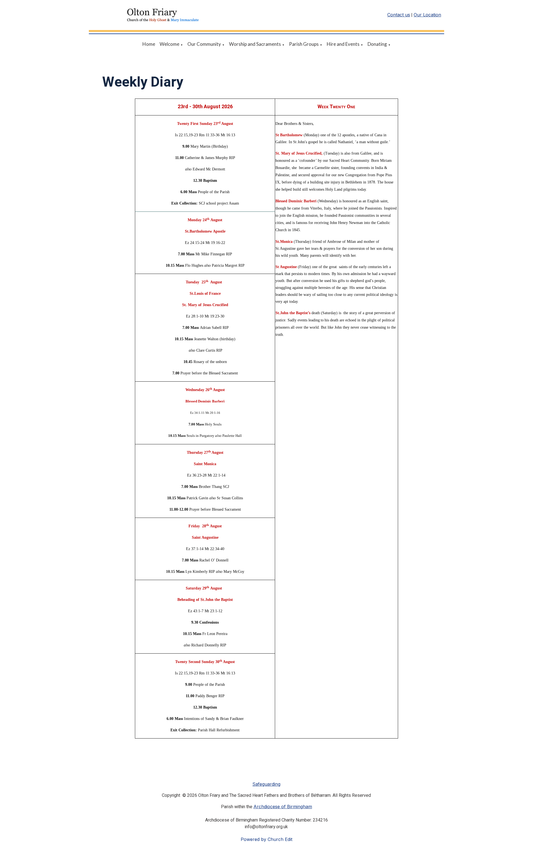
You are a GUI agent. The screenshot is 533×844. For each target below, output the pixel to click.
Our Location (427, 14)
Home (148, 44)
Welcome (169, 44)
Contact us (398, 14)
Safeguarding (266, 784)
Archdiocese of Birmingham (282, 806)
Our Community (204, 44)
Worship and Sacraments (255, 44)
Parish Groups (304, 44)
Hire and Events (343, 44)
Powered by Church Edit (266, 839)
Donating (377, 44)
